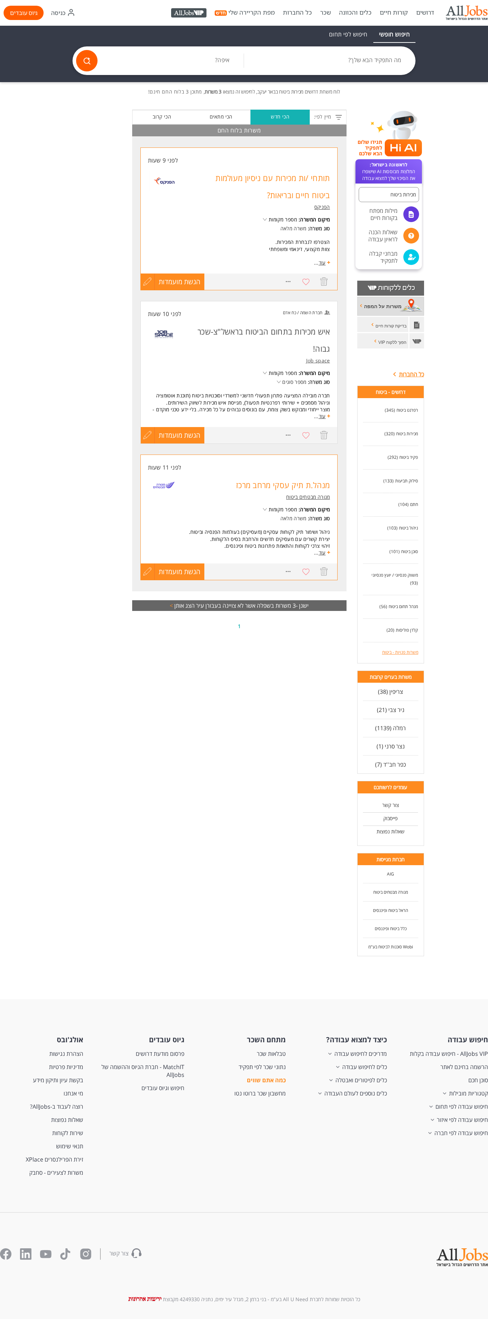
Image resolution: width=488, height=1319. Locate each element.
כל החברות (297, 12)
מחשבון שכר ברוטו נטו (259, 1093)
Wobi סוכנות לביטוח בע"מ (390, 947)
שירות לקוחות (67, 1133)
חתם (414, 504)
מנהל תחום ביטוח (403, 606)
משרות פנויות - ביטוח (400, 652)
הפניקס (322, 207)
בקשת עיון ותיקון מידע (58, 1080)
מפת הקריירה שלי (251, 12)
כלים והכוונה (355, 12)
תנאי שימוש (69, 1146)
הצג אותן (182, 606)
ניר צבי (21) (390, 710)
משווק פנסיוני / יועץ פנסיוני (395, 575)
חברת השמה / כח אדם (302, 313)
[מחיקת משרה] (324, 282)
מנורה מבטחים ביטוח (390, 892)
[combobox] (329, 61)
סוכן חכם (478, 1080)
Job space (318, 360)
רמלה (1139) (390, 728)
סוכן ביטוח (409, 551)
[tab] (394, 34)
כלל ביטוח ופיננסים (391, 929)
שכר (325, 12)
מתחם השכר (266, 1039)
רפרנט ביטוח (407, 410)
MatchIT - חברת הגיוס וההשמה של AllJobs (142, 1071)
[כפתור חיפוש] (87, 60)
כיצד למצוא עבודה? (356, 1039)
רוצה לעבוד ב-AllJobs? (56, 1106)
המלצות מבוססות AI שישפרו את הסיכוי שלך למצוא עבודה (388, 171)
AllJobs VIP (189, 13)
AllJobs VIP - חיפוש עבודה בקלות (449, 1054)
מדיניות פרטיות (66, 1067)
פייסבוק (390, 818)
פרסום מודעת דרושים (160, 1054)
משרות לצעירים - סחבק (56, 1173)
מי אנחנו (73, 1093)
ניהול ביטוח (408, 528)
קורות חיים (394, 12)
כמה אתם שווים (266, 1080)
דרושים (425, 12)
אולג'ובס (70, 1039)
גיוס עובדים (24, 13)
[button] (389, 194)
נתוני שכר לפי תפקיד (262, 1067)
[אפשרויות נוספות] (288, 282)
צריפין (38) (390, 692)
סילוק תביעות (406, 481)
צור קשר (390, 805)
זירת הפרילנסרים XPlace (54, 1159)
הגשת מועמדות (179, 281)
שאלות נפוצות (390, 831)
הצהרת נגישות (66, 1054)
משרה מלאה (293, 228)
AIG (390, 874)
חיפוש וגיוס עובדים (162, 1088)
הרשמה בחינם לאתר (464, 1067)
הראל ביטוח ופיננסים (390, 910)
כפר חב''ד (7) (390, 764)
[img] (466, 12)
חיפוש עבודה (468, 1039)
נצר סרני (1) (391, 746)
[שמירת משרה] (306, 282)
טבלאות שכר (271, 1054)
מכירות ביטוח (407, 434)
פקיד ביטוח (408, 457)
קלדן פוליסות (407, 630)
